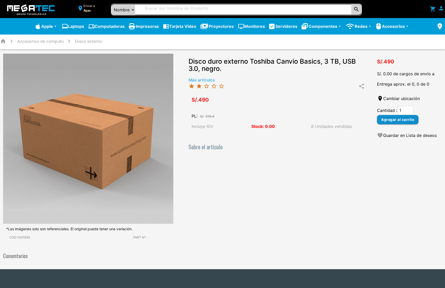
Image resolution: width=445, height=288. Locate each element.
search (356, 9)
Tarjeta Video (179, 26)
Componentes (325, 26)
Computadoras (106, 26)
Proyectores (221, 26)
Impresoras (147, 26)
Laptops (73, 26)
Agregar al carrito (397, 119)
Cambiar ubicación (401, 98)
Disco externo (88, 41)
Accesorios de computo (40, 41)
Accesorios (395, 26)
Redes (363, 26)
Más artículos (202, 80)
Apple (49, 26)
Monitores (251, 26)
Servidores (286, 26)
